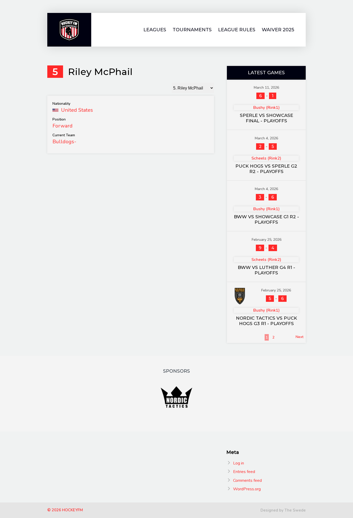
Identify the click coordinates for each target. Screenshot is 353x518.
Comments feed (247, 480)
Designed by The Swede (283, 510)
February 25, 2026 (266, 239)
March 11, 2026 (266, 87)
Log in (238, 463)
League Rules (236, 30)
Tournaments (192, 30)
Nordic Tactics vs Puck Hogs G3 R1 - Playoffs (266, 321)
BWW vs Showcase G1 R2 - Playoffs (266, 219)
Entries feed (244, 472)
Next (299, 336)
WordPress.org (247, 489)
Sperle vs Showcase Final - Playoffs (266, 118)
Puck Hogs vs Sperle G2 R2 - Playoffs (266, 168)
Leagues (154, 30)
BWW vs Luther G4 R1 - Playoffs (266, 270)
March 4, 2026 (266, 138)
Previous (236, 336)
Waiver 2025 (278, 30)
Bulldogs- (64, 141)
